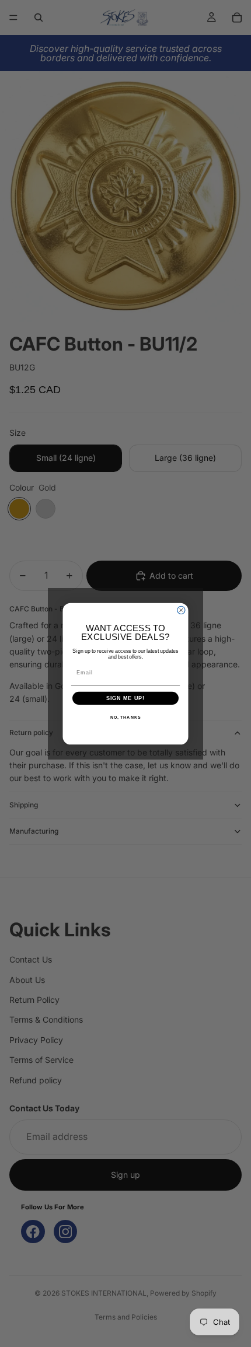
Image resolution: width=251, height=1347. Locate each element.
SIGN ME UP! (125, 698)
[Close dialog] (181, 610)
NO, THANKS (125, 717)
